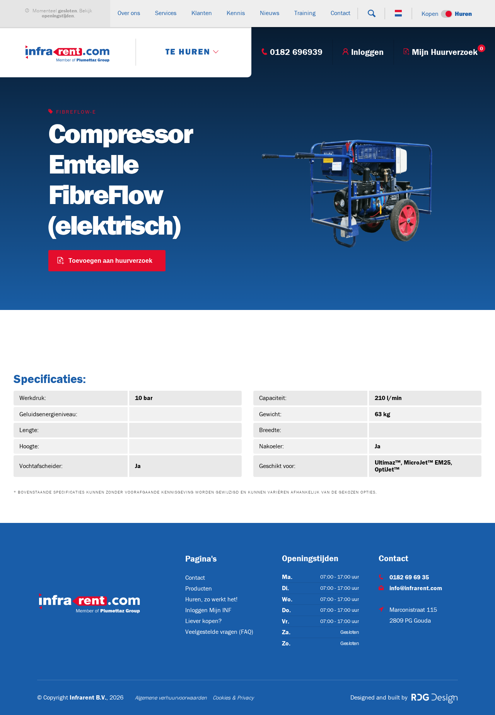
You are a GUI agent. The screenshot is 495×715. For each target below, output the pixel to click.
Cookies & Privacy (233, 697)
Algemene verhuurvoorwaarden (171, 697)
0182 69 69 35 (409, 577)
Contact (195, 577)
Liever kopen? (203, 621)
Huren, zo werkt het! (211, 599)
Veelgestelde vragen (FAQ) (219, 631)
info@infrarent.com (415, 588)
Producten (198, 588)
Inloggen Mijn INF (208, 610)
